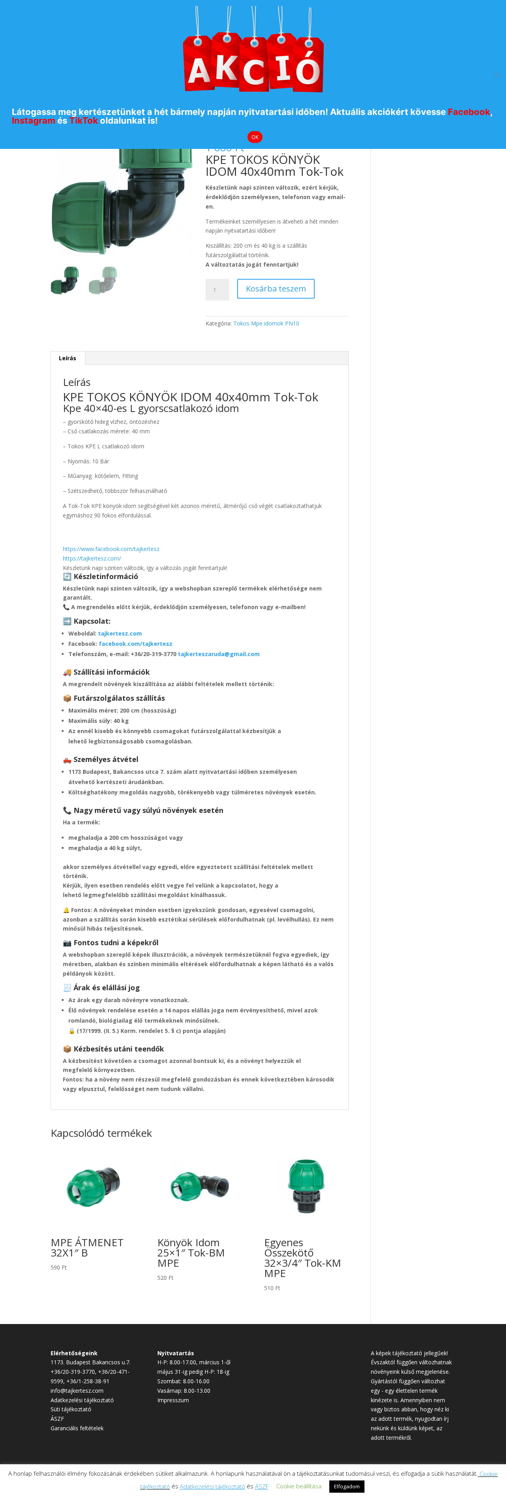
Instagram (33, 120)
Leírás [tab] (67, 358)
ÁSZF (57, 1418)
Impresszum (173, 1400)
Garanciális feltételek (77, 1428)
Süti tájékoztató (71, 1409)
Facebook (469, 112)
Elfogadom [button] (347, 1486)
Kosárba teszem (276, 288)
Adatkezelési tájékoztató (82, 1400)
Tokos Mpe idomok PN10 (266, 323)
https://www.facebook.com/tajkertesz (111, 549)
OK (255, 137)
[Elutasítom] (496, 75)
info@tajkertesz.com (77, 1390)
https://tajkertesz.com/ (92, 558)
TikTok (83, 120)
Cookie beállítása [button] (298, 1486)
